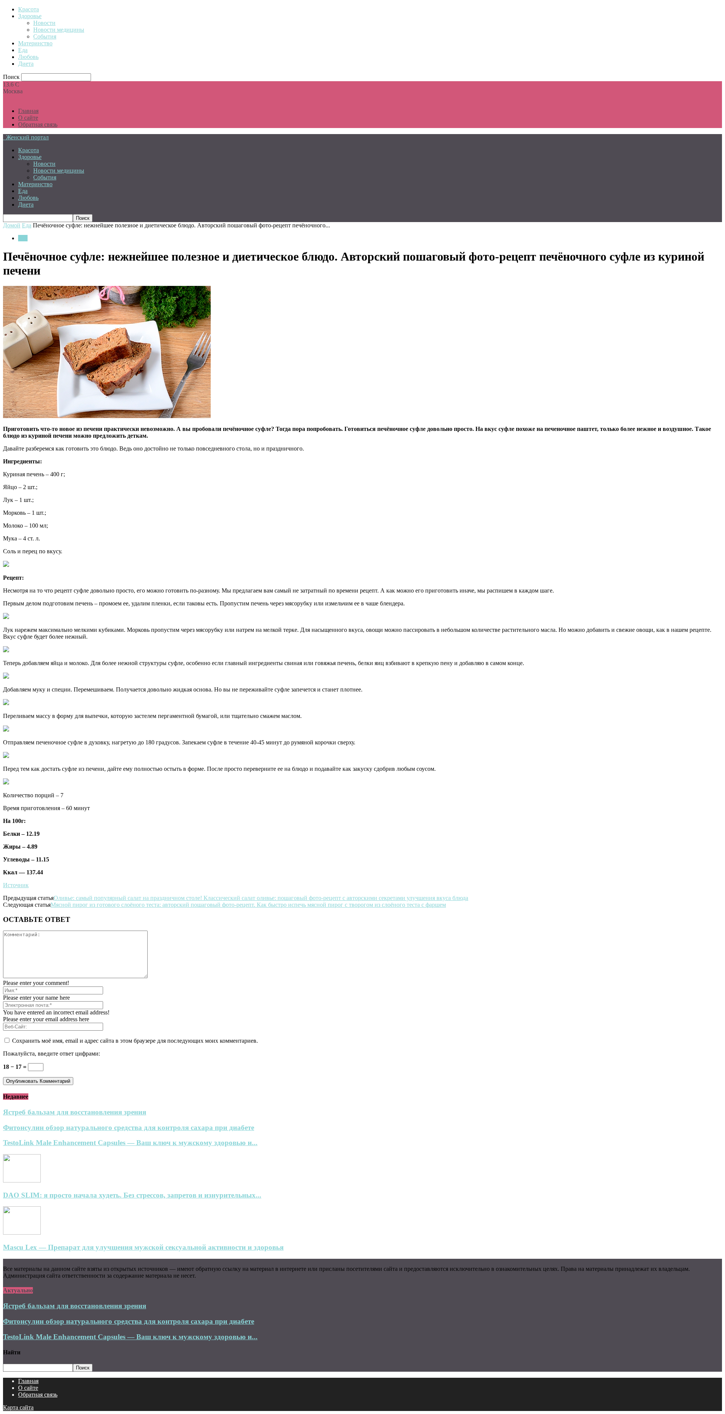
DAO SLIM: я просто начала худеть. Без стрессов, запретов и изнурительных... (132, 1195)
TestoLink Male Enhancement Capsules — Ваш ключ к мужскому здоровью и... (130, 1143)
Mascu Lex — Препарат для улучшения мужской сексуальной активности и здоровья (143, 1247)
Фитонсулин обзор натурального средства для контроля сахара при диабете (128, 1128)
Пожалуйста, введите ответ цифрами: (51, 1053)
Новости (44, 23)
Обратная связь (37, 124)
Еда (23, 50)
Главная (28, 111)
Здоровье (30, 16)
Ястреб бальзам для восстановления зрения (74, 1112)
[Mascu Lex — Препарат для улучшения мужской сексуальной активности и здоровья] (22, 1232)
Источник (16, 885)
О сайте (28, 117)
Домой (11, 225)
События (44, 36)
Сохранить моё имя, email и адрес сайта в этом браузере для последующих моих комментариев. (135, 1040)
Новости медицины (58, 29)
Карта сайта (18, 1407)
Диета (26, 63)
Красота (28, 9)
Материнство (35, 43)
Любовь (28, 57)
